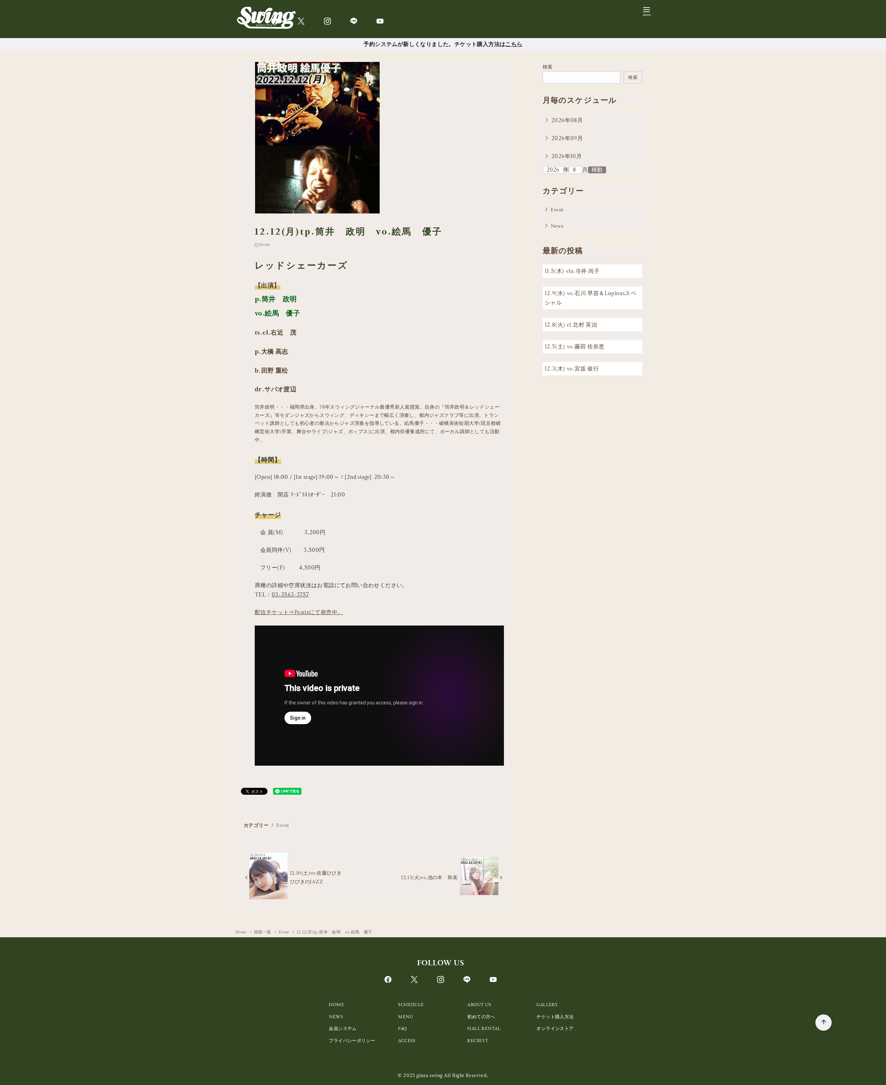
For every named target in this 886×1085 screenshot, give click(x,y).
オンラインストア (554, 1028)
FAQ (402, 1028)
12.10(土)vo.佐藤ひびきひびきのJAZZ (316, 877)
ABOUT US (479, 1005)
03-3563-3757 (290, 594)
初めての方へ (481, 1017)
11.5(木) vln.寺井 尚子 (572, 271)
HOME (336, 1005)
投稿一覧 (263, 932)
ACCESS (406, 1040)
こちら (513, 44)
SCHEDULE (411, 1005)
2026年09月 (567, 138)
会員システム (342, 1028)
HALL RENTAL (483, 1028)
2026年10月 (566, 156)
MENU (405, 1017)
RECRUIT (477, 1040)
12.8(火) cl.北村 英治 (571, 324)
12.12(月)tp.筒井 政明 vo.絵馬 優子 (334, 932)
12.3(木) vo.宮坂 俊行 (572, 368)
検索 (548, 66)
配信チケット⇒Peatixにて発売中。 (299, 612)
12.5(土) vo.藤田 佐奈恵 (575, 346)
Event (265, 244)
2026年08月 (567, 120)
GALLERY (547, 1005)
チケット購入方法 (554, 1017)
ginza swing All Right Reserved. (452, 1075)
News (557, 225)
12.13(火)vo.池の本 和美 (429, 877)
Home (241, 932)
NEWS (336, 1017)
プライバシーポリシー (352, 1040)
